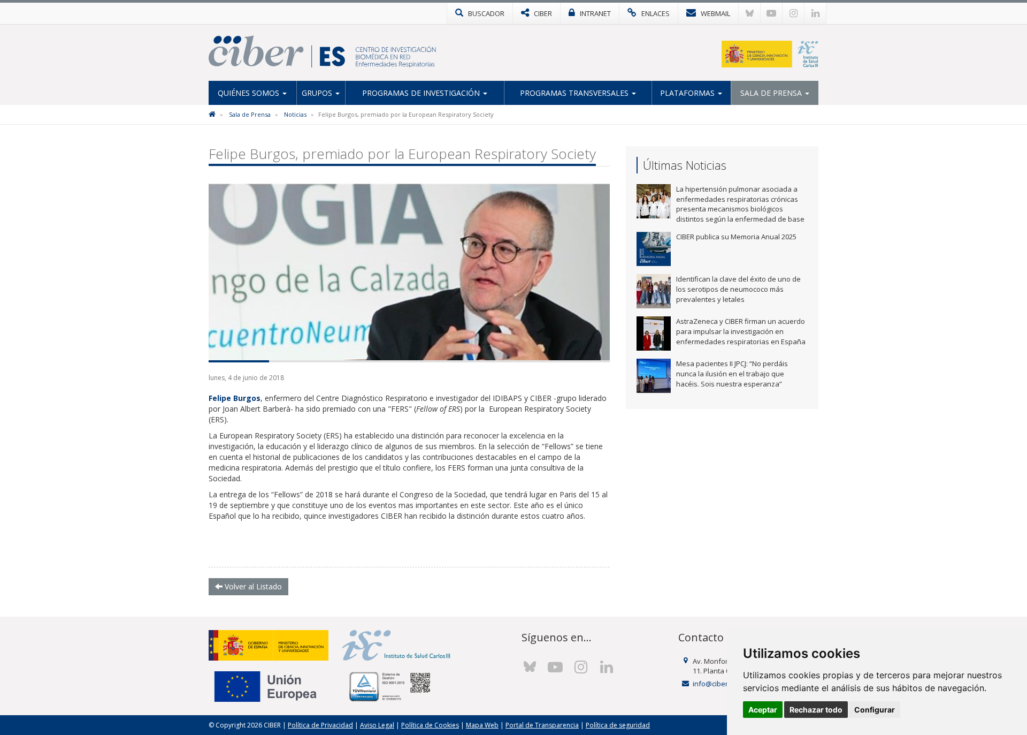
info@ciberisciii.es (722, 683)
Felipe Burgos (234, 398)
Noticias (295, 114)
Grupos (318, 93)
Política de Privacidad (320, 725)
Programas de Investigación (422, 93)
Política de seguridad (618, 725)
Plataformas (688, 93)
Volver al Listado (252, 586)
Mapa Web (482, 725)
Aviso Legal (377, 725)
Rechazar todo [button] (816, 709)
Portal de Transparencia (542, 725)
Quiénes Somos (249, 93)
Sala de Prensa (772, 93)
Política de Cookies (430, 725)
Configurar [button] (874, 709)
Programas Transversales (575, 93)
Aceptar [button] (762, 709)
